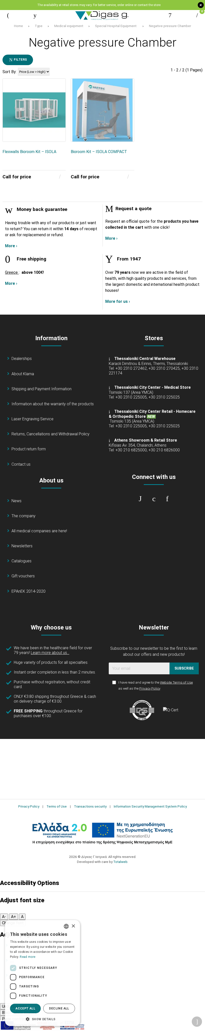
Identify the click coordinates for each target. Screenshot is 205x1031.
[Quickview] (58, 111)
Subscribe (184, 668)
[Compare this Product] (58, 134)
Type (38, 26)
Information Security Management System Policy (150, 806)
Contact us (21, 464)
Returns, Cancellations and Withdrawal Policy (51, 434)
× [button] (73, 926)
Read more (27, 957)
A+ (13, 916)
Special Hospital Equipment (116, 26)
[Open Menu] (8, 15)
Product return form (29, 449)
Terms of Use (56, 806)
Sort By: (9, 71)
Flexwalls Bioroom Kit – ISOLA (29, 151)
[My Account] (170, 15)
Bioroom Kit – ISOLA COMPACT (99, 151)
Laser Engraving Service (33, 419)
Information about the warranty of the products (53, 404)
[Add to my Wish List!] (58, 122)
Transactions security (90, 806)
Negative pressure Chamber (170, 26)
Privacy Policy (149, 688)
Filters (20, 59)
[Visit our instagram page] (154, 498)
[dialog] (42, 973)
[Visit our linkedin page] (167, 498)
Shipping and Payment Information (42, 388)
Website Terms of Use (176, 682)
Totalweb (120, 862)
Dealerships (22, 358)
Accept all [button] (25, 1008)
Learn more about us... (50, 652)
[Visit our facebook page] (140, 498)
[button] (42, 1018)
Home (18, 26)
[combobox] (66, 926)
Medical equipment (68, 26)
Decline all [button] (59, 1008)
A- (4, 916)
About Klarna (23, 373)
